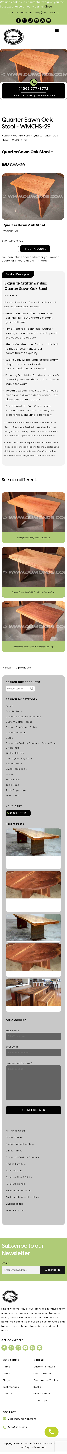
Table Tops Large (16, 790)
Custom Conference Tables (22, 727)
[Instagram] (30, 20)
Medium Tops (14, 763)
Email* (6, 1262)
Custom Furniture (16, 732)
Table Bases (13, 779)
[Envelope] (48, 20)
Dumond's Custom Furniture (22, 1157)
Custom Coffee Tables (19, 721)
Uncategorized (14, 1203)
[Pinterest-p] (24, 20)
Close (48, 6)
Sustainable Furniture (18, 1190)
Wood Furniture (15, 1210)
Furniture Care (14, 1170)
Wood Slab (12, 795)
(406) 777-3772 (50, 12)
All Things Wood (15, 1130)
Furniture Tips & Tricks (19, 1177)
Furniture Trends (15, 1183)
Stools (9, 774)
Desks (9, 737)
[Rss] (42, 20)
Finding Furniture (16, 1164)
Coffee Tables (14, 1137)
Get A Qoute (36, 249)
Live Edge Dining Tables (20, 758)
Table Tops (12, 784)
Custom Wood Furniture (20, 1144)
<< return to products (16, 667)
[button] (57, 30)
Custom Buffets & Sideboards (23, 716)
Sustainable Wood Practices (22, 1197)
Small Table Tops (16, 768)
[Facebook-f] (18, 20)
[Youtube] (36, 20)
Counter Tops (14, 711)
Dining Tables (14, 1150)
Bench (9, 706)
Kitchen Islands (15, 753)
